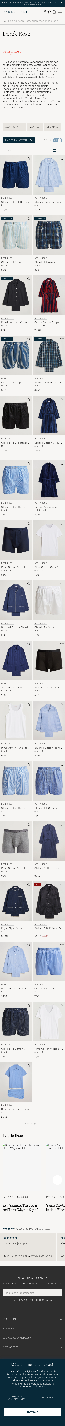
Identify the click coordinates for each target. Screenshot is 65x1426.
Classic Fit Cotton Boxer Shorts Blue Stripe (12, 808)
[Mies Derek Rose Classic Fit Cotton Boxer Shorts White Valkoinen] (49, 600)
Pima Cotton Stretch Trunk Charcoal (13, 868)
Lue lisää (41, 1386)
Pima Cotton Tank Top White (14, 748)
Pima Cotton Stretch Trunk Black (46, 687)
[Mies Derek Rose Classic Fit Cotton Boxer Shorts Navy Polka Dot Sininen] (16, 1021)
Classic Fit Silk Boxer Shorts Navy (14, 202)
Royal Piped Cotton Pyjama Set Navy (12, 928)
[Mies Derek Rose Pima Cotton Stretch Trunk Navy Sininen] (16, 540)
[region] (32, 1247)
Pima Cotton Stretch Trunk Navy (13, 567)
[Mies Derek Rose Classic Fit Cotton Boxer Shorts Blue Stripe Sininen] (16, 781)
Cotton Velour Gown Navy (46, 507)
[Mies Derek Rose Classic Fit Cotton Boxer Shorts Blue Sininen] (49, 781)
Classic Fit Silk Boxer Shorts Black (14, 443)
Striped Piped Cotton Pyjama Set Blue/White (48, 202)
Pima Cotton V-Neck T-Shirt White (48, 1049)
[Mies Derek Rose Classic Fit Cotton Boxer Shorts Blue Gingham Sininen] (16, 480)
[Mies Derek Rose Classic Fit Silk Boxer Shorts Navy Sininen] (16, 175)
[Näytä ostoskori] (54, 12)
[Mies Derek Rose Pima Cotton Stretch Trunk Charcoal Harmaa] (16, 841)
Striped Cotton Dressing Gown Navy (48, 868)
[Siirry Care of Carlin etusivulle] (15, 12)
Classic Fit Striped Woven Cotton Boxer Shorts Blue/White (13, 262)
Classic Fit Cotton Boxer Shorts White (46, 627)
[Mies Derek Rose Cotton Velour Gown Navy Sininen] (49, 480)
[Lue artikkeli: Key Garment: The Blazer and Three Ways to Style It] (22, 1180)
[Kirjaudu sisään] (45, 12)
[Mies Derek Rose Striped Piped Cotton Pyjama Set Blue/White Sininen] (49, 175)
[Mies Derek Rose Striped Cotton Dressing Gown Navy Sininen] (49, 841)
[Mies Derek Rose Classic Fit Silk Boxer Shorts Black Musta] (16, 415)
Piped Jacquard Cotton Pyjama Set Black (14, 322)
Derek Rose (7, 198)
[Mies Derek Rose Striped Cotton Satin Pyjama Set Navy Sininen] (16, 660)
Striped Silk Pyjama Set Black (48, 928)
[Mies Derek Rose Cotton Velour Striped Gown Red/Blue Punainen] (49, 295)
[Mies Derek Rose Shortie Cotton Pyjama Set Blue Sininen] (16, 1082)
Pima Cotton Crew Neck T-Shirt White (48, 567)
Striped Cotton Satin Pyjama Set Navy (13, 687)
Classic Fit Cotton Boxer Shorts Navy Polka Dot (12, 1049)
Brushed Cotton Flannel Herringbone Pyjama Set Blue (15, 988)
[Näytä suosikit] (49, 12)
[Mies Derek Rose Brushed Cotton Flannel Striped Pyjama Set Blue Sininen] (49, 720)
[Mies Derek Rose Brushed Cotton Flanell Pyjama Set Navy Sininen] (16, 600)
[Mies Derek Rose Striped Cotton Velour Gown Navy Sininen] (49, 415)
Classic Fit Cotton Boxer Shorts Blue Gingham (12, 507)
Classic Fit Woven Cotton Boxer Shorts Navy (46, 262)
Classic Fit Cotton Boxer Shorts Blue (45, 808)
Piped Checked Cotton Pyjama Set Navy (47, 382)
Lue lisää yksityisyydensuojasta (32, 1300)
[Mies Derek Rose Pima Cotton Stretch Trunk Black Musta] (49, 660)
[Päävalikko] (60, 12)
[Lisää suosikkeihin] (28, 159)
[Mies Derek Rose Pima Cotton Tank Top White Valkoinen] (16, 720)
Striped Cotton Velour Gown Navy (47, 443)
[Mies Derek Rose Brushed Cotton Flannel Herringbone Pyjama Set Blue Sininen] (16, 961)
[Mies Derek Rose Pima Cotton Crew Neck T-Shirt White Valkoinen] (49, 540)
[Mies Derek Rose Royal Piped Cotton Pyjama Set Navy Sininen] (16, 901)
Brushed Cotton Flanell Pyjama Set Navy (15, 627)
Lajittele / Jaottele (16, 140)
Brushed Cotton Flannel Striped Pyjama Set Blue (48, 748)
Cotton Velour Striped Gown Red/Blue (47, 322)
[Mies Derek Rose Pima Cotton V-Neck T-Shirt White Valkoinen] (49, 1021)
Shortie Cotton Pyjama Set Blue (14, 1109)
